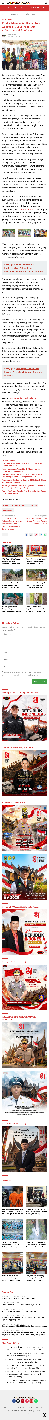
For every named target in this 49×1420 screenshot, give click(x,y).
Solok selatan (7, 510)
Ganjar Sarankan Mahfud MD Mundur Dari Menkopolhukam (24, 1326)
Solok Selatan (7, 19)
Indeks (38, 1411)
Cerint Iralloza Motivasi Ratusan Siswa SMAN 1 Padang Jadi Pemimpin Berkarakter (10, 1245)
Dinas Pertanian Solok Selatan (22, 398)
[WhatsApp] (36, 1401)
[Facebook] (14, 1401)
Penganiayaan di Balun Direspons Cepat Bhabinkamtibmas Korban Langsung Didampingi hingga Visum (23, 487)
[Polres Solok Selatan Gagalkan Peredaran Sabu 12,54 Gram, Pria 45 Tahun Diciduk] (36, 599)
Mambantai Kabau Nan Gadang (14, 506)
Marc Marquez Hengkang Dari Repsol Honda (18, 1298)
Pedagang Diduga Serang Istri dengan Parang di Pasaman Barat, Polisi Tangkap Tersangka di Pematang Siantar (35, 1278)
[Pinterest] (22, 1401)
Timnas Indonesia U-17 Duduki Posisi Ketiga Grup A (21, 1305)
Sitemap (31, 1411)
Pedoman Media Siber (37, 1408)
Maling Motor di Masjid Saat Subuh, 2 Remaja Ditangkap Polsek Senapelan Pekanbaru (12, 1211)
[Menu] (3, 3)
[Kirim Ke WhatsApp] (45, 534)
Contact (13, 1408)
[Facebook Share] (26, 534)
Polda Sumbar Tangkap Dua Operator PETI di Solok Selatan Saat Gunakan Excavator (24, 481)
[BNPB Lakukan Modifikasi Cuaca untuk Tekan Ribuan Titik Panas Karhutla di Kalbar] (36, 1229)
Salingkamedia (11, 35)
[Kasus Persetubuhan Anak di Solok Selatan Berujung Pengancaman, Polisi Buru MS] (36, 551)
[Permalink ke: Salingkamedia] (4, 35)
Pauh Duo (33, 506)
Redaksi (23, 1411)
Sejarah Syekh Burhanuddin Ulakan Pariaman (19, 1311)
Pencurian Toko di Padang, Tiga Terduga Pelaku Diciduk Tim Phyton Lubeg (36, 1211)
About (6, 1408)
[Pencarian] (45, 3)
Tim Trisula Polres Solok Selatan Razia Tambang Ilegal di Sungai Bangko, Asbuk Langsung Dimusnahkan (23, 476)
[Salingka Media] (18, 2)
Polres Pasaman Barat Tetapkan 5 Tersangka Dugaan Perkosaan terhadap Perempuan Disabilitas (12, 1278)
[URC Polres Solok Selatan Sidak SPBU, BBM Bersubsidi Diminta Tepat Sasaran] (12, 551)
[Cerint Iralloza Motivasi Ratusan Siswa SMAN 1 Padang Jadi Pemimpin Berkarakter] (12, 1229)
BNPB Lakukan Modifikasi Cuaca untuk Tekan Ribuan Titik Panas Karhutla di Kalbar (36, 1245)
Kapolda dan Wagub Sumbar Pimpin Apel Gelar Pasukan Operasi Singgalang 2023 (23, 1319)
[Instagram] (27, 1401)
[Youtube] (31, 1401)
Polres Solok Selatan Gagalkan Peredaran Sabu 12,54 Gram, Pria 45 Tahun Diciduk (24, 492)
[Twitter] (18, 1401)
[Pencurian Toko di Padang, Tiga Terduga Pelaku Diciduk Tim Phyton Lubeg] (36, 1196)
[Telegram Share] (40, 534)
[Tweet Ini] (31, 534)
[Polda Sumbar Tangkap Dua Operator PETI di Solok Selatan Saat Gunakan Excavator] (36, 575)
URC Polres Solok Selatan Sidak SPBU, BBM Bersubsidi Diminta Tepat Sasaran (22, 464)
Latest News (22, 1408)
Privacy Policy (13, 1411)
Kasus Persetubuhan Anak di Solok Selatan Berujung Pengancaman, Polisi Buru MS (21, 470)
